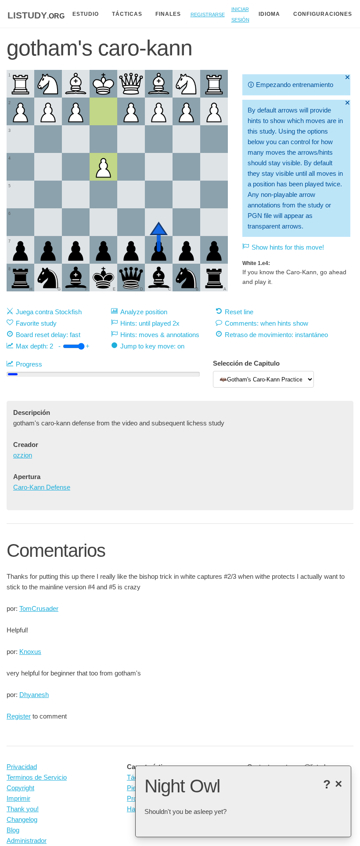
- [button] (59, 346)
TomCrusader (38, 608)
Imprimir (18, 798)
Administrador (27, 840)
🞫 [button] (347, 77)
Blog (13, 830)
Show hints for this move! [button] (288, 247)
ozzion (22, 455)
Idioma (269, 14)
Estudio (85, 14)
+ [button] (88, 346)
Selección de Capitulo (246, 363)
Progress (29, 364)
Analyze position (143, 312)
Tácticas (127, 14)
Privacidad (22, 766)
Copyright (20, 788)
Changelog (22, 819)
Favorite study (36, 323)
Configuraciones (322, 14)
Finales (168, 14)
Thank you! (23, 809)
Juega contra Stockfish (49, 312)
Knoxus (30, 651)
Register (19, 716)
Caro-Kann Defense (41, 487)
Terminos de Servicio (37, 777)
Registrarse (208, 14)
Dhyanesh (34, 694)
